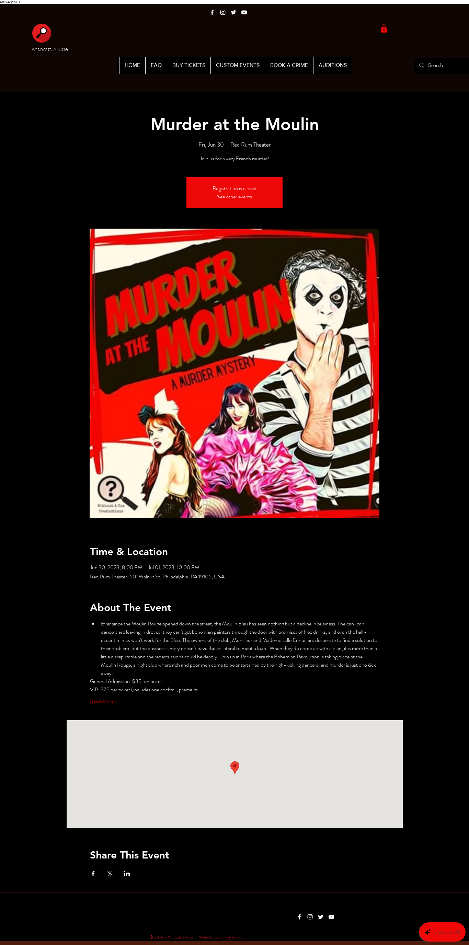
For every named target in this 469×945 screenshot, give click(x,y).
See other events (234, 196)
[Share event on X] (110, 873)
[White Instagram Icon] (222, 12)
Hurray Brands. (232, 937)
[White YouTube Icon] (244, 12)
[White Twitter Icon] (233, 12)
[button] (383, 28)
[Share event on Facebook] (93, 873)
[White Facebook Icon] (212, 12)
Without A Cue (50, 49)
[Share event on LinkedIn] (127, 873)
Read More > (103, 701)
